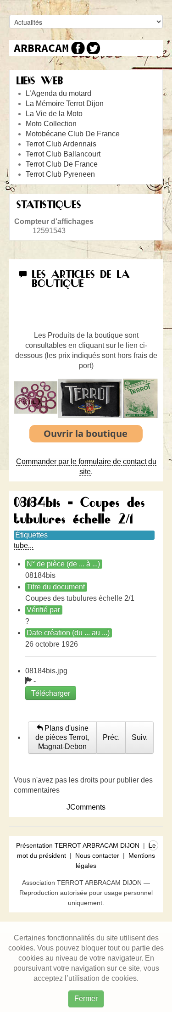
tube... (23, 545)
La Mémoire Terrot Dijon (65, 103)
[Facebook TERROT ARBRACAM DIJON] (77, 48)
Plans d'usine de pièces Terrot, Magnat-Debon (62, 737)
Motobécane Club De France (73, 134)
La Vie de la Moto (54, 113)
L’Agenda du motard (58, 93)
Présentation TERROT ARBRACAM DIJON (77, 845)
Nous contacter (97, 855)
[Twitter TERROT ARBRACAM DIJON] (93, 48)
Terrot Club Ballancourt (63, 154)
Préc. (111, 737)
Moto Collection (51, 124)
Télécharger (50, 693)
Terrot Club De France (62, 164)
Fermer (86, 998)
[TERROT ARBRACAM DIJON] (41, 48)
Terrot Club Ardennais (61, 144)
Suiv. (140, 737)
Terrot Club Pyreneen (60, 174)
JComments (86, 807)
